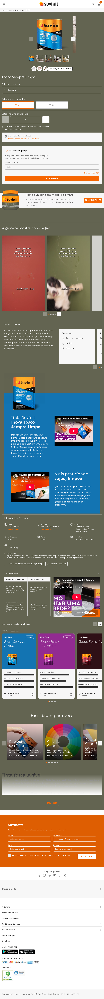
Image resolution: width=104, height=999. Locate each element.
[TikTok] (60, 875)
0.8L (20, 105)
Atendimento (8, 930)
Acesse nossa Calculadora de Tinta (24, 139)
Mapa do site (9, 889)
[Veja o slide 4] (53, 314)
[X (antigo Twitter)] (65, 875)
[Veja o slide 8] (57, 762)
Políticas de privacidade (59, 855)
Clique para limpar (62, 69)
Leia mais (52, 803)
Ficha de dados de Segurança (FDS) (26, 564)
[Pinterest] (49, 875)
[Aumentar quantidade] (45, 119)
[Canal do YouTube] (55, 875)
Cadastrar (86, 856)
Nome (10, 835)
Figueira (12, 90)
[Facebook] (39, 875)
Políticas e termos (11, 924)
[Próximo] (31, 39)
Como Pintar (11, 574)
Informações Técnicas (16, 518)
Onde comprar (9, 935)
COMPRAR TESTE (93, 200)
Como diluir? (46, 529)
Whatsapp (57, 835)
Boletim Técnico (58, 564)
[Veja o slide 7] (55, 762)
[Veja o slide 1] (48, 314)
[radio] (34, 68)
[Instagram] (44, 875)
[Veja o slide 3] (52, 314)
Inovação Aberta (10, 913)
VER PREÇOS (52, 179)
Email (10, 845)
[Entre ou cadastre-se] (92, 4)
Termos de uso (40, 855)
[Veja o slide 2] (50, 314)
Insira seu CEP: (11, 163)
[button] (31, 58)
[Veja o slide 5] (55, 314)
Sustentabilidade (10, 918)
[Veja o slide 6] (55, 701)
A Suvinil (6, 907)
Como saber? (13, 529)
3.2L (54, 105)
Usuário (6, 941)
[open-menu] (4, 4)
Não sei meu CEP (91, 173)
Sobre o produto (13, 325)
